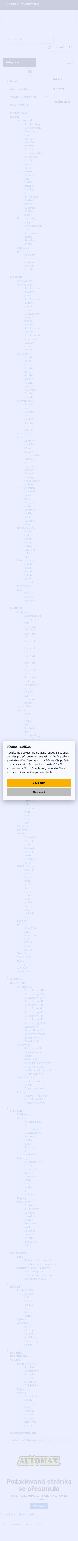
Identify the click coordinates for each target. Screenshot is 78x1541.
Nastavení (39, 792)
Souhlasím (39, 782)
